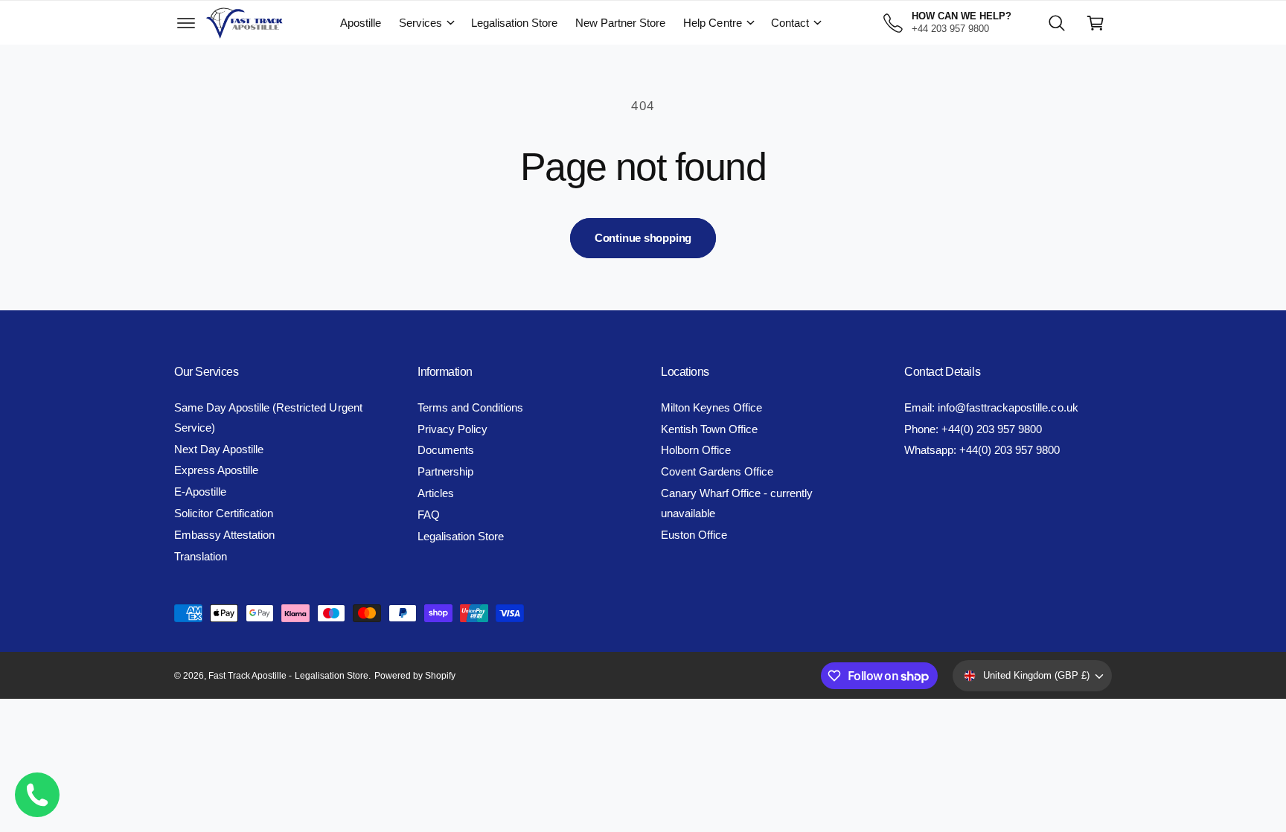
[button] (186, 23)
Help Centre (712, 22)
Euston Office (694, 534)
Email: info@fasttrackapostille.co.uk (991, 407)
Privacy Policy (452, 429)
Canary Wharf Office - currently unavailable (737, 503)
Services (420, 22)
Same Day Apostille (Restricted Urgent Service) (268, 417)
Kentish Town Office (709, 429)
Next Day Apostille (218, 449)
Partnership (445, 471)
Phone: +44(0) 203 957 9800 (973, 429)
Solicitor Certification (223, 513)
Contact (790, 22)
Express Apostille (216, 470)
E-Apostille (200, 491)
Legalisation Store (461, 536)
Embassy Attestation (224, 534)
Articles (436, 493)
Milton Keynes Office (711, 407)
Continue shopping (643, 237)
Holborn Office (696, 450)
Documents (446, 450)
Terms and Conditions (470, 407)
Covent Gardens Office (717, 471)
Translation (200, 556)
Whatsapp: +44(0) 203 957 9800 (982, 450)
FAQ (429, 514)
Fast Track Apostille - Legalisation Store (288, 675)
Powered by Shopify (414, 675)
